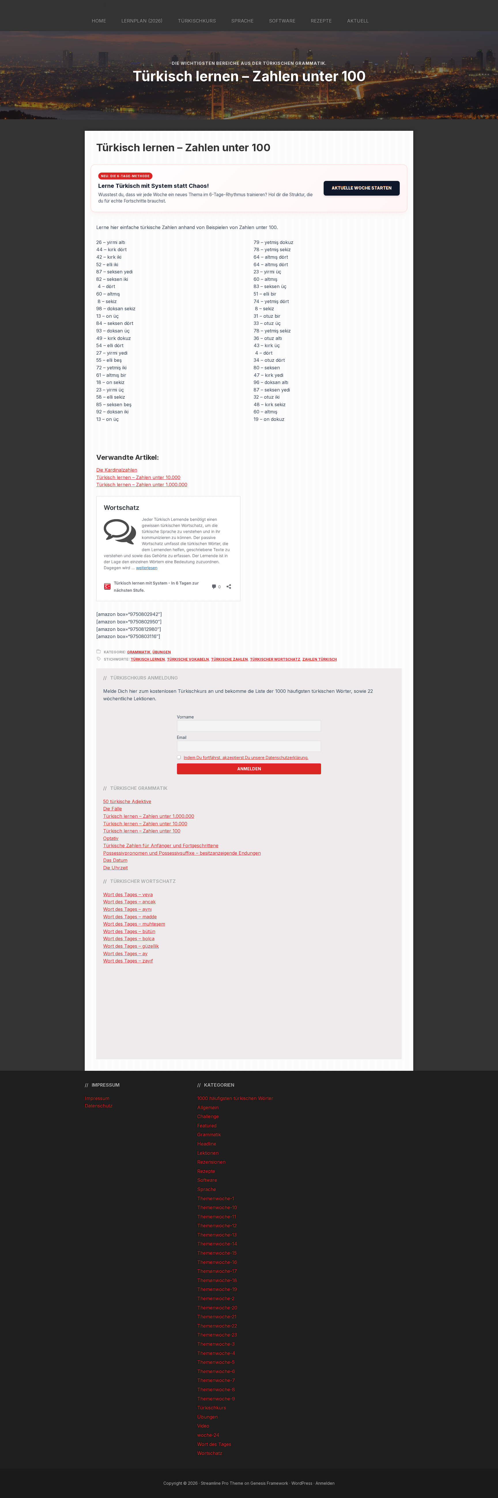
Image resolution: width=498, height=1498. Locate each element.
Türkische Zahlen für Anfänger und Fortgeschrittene (160, 845)
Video (203, 1426)
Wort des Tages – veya (128, 894)
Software (207, 1180)
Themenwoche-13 (217, 1235)
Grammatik (138, 652)
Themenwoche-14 (217, 1244)
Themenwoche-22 (217, 1326)
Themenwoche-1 (215, 1198)
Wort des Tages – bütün (129, 931)
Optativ (110, 838)
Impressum (97, 1098)
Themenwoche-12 (217, 1225)
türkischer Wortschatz (275, 659)
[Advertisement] (249, 1012)
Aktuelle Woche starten (362, 188)
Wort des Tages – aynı (127, 909)
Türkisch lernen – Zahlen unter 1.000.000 (141, 484)
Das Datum (115, 860)
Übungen (161, 652)
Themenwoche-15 (217, 1253)
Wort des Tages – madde (130, 917)
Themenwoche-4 (216, 1353)
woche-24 (208, 1435)
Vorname (185, 716)
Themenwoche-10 (217, 1207)
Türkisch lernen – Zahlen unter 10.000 (138, 477)
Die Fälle (112, 809)
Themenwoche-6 (216, 1371)
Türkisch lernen (148, 659)
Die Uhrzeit (115, 868)
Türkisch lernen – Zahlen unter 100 (141, 831)
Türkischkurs (211, 1407)
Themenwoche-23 (217, 1335)
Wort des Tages (214, 1444)
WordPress (301, 1483)
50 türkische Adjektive (127, 801)
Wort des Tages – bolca (128, 938)
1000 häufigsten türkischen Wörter (235, 1098)
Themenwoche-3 (216, 1344)
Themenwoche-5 (216, 1362)
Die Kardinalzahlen (116, 470)
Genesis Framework (269, 1483)
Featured (206, 1125)
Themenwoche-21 (216, 1316)
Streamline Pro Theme (222, 1483)
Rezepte (206, 1171)
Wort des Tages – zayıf (128, 961)
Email (181, 737)
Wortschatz (209, 1453)
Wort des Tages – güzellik (131, 946)
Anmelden (325, 1483)
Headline (206, 1144)
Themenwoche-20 (217, 1307)
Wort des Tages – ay (125, 953)
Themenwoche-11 (216, 1216)
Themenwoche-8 (216, 1389)
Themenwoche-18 (217, 1280)
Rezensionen (211, 1162)
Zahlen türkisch (319, 659)
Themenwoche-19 (217, 1289)
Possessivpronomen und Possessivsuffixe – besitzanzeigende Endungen (182, 853)
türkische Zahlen (229, 659)
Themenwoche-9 (216, 1398)
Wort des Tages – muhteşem (134, 924)
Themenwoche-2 (215, 1298)
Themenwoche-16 (217, 1262)
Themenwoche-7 (216, 1380)
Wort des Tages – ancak (129, 902)
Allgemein (207, 1107)
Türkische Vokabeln (188, 659)
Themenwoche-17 (217, 1271)
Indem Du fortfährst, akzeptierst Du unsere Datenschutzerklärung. (246, 757)
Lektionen (207, 1153)
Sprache (206, 1189)
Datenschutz (98, 1106)
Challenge (208, 1116)
